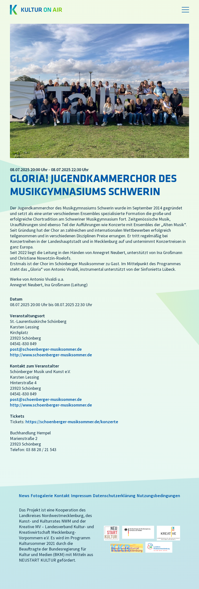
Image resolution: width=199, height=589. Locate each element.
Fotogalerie (42, 495)
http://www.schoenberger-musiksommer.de (51, 355)
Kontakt (62, 495)
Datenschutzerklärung (114, 495)
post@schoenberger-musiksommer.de (46, 349)
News (24, 495)
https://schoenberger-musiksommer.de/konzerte (71, 421)
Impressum (81, 495)
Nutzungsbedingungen (158, 495)
